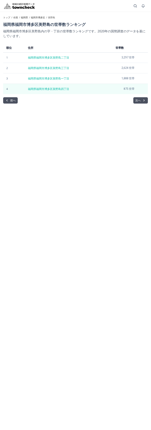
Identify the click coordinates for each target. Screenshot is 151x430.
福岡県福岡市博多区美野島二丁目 (48, 57)
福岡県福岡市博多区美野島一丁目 (48, 78)
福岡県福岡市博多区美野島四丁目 (48, 89)
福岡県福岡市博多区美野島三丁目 (48, 68)
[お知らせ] (143, 6)
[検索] (135, 6)
